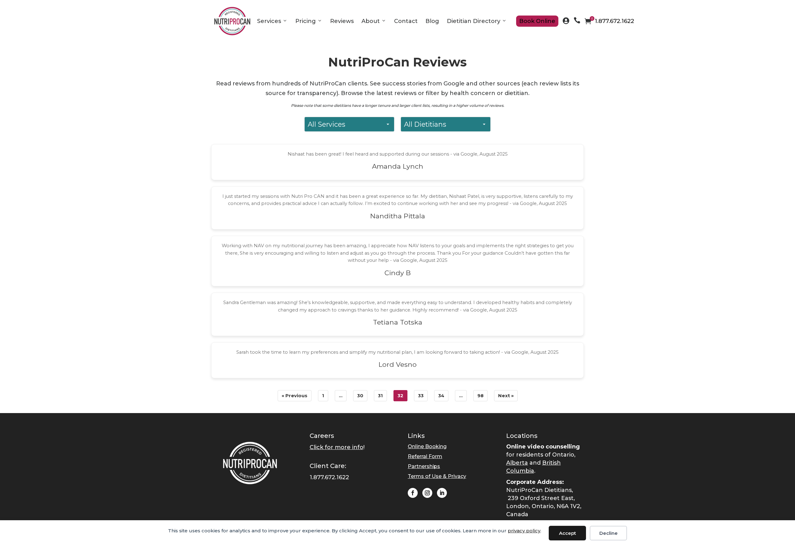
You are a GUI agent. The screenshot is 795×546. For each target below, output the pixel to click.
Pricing (305, 21)
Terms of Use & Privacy (437, 476)
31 (380, 395)
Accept (567, 533)
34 (441, 395)
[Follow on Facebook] (413, 493)
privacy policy (524, 531)
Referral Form (425, 456)
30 (360, 395)
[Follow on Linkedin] (442, 493)
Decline (608, 533)
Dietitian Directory (473, 21)
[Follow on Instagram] (427, 493)
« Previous (294, 395)
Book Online (537, 21)
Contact (406, 21)
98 (480, 395)
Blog (432, 21)
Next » (506, 395)
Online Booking (427, 446)
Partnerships (424, 466)
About (370, 21)
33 (421, 395)
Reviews (342, 21)
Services (269, 21)
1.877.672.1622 (614, 21)
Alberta (517, 462)
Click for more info (336, 447)
